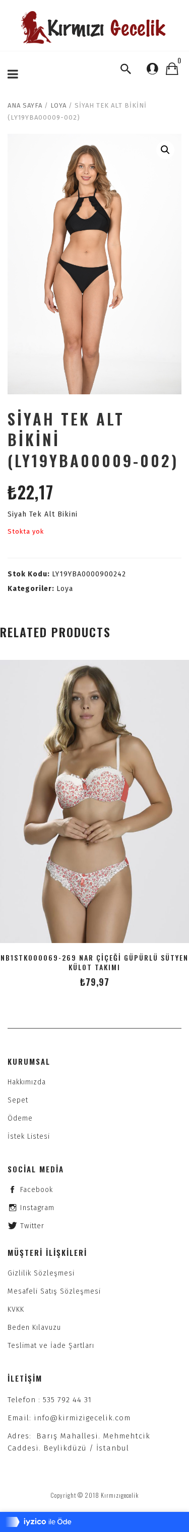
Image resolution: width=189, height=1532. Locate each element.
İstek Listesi (29, 1136)
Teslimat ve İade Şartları (51, 1345)
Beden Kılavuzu (34, 1327)
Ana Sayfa (25, 105)
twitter (32, 1226)
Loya (58, 105)
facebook (36, 1189)
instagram (37, 1208)
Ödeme (20, 1118)
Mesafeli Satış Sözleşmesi (54, 1291)
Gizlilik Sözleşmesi (41, 1273)
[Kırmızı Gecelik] (95, 27)
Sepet (18, 1100)
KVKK (16, 1309)
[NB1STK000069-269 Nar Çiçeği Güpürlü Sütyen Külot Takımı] (94, 801)
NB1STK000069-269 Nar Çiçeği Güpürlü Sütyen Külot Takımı (94, 962)
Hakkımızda (27, 1082)
